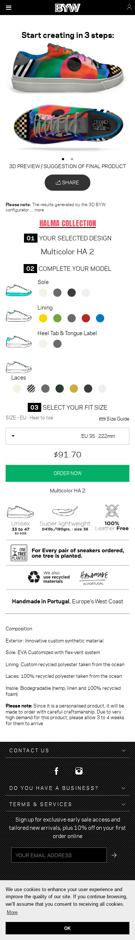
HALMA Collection (67, 223)
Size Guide (117, 419)
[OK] (114, 855)
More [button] (12, 912)
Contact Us (29, 750)
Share (70, 182)
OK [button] (67, 928)
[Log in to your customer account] (129, 7)
